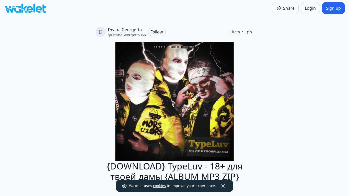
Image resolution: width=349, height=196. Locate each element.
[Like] (249, 32)
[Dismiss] (223, 186)
